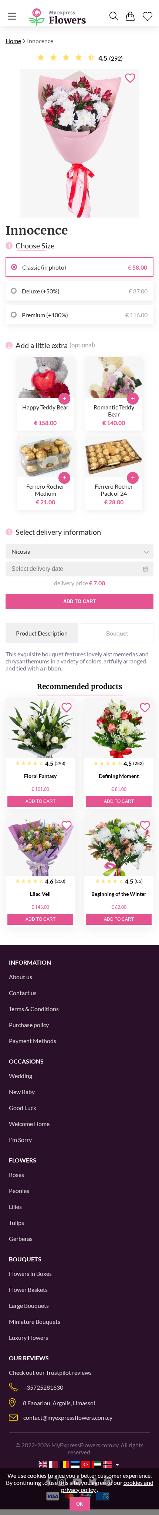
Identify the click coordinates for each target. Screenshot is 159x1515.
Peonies (19, 1190)
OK (79, 1504)
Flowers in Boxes (30, 1273)
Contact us (23, 992)
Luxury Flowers (28, 1337)
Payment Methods (32, 1040)
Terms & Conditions (34, 1008)
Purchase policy (29, 1024)
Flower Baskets (28, 1289)
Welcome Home (29, 1123)
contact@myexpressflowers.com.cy (67, 1417)
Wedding (20, 1075)
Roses (16, 1174)
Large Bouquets (29, 1305)
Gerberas (21, 1238)
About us (20, 976)
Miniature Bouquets (34, 1321)
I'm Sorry (20, 1139)
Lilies (15, 1206)
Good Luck (22, 1107)
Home (13, 40)
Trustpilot (58, 1372)
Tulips (16, 1222)
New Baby (22, 1091)
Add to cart (79, 601)
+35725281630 (43, 1387)
